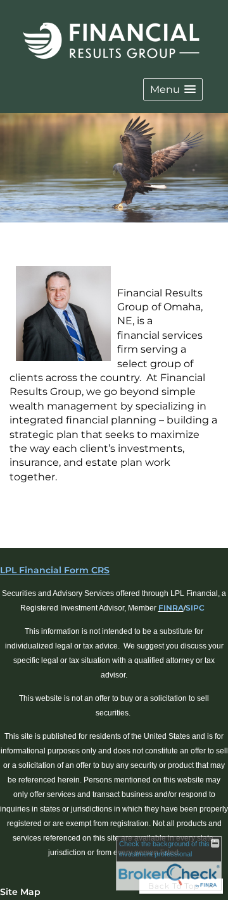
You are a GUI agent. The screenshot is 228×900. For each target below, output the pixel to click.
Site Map (20, 891)
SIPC (195, 607)
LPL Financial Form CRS (55, 570)
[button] (173, 89)
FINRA (171, 607)
